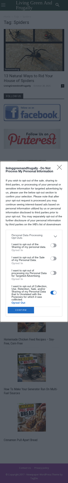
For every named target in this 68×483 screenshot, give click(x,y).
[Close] (60, 168)
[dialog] (34, 241)
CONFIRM (21, 310)
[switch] (53, 245)
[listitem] (34, 236)
